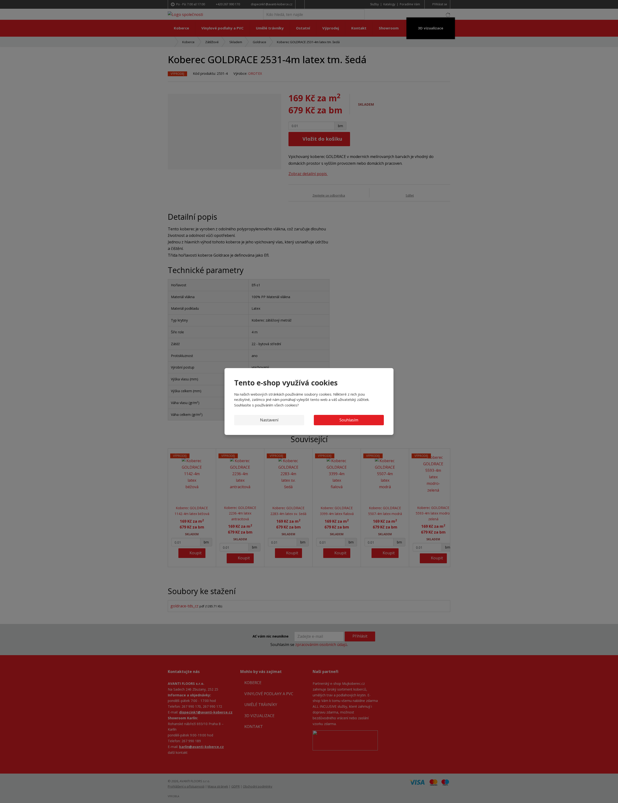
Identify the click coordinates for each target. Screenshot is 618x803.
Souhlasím (348, 420)
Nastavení (269, 420)
